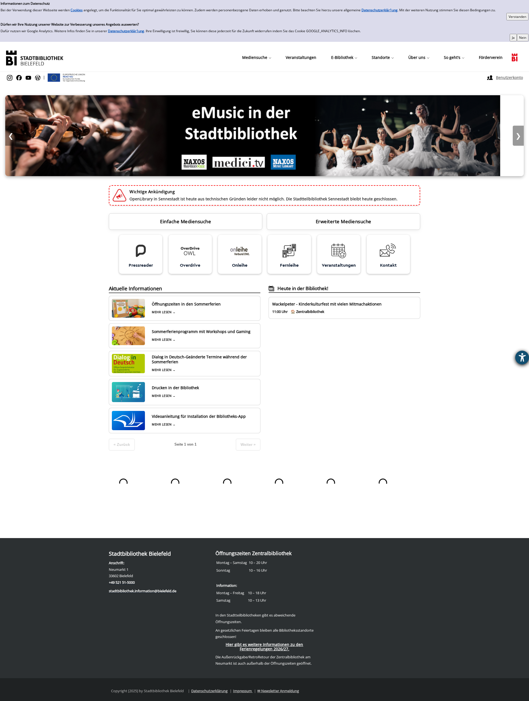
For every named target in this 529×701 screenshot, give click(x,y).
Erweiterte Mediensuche (343, 221)
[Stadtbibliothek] (34, 57)
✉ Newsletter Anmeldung (278, 690)
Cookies (77, 10)
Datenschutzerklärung (209, 690)
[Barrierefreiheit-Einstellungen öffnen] (522, 357)
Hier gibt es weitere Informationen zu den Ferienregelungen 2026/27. (264, 646)
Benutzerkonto (509, 77)
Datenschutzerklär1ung (379, 10)
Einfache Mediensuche (185, 221)
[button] (256, 57)
